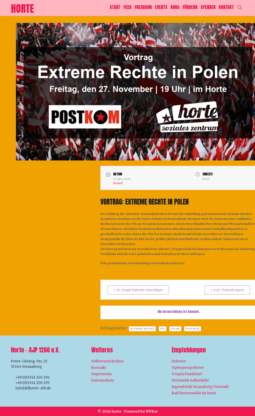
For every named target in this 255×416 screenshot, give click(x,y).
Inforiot (179, 361)
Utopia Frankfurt (187, 374)
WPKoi (152, 411)
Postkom (193, 328)
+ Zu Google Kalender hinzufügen (138, 290)
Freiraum (143, 7)
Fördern (190, 7)
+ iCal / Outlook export (227, 290)
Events (161, 7)
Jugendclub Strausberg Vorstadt (200, 386)
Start (115, 7)
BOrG (175, 7)
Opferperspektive (188, 367)
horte (22, 8)
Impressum (101, 374)
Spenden (208, 7)
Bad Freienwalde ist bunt (194, 393)
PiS (162, 328)
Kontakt (226, 7)
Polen (175, 328)
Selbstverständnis (107, 361)
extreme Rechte (142, 328)
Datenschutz (102, 380)
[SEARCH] (239, 7)
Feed (127, 7)
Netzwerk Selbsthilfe (190, 380)
